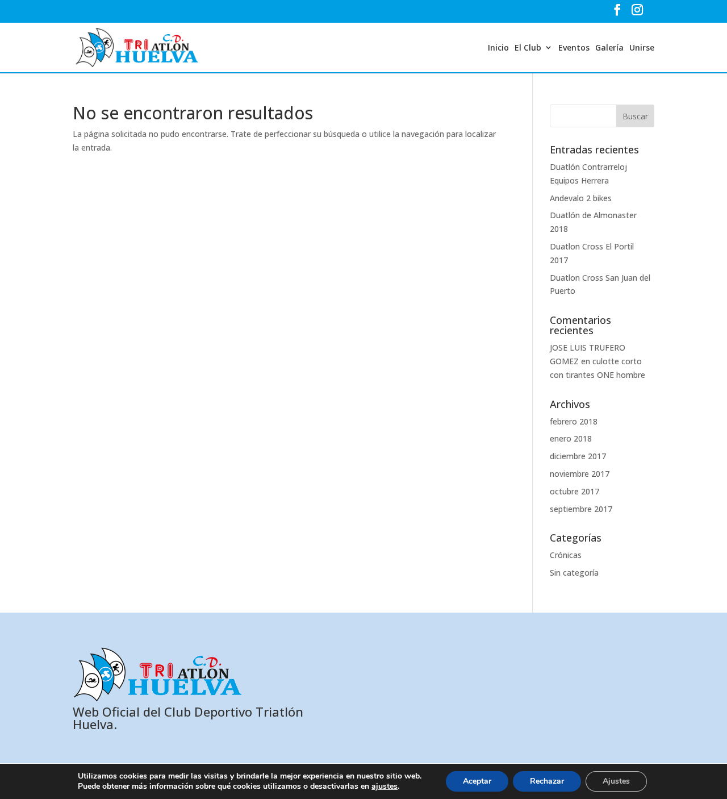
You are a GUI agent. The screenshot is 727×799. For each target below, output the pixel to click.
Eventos (574, 47)
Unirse (641, 47)
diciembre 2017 (578, 456)
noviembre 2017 (579, 473)
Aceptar (477, 781)
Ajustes (616, 781)
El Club (528, 47)
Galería (609, 47)
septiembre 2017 (581, 508)
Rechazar (547, 781)
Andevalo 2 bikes (581, 198)
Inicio (498, 47)
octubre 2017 (574, 491)
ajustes (384, 786)
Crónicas (566, 555)
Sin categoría (574, 572)
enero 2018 (571, 438)
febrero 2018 (574, 421)
